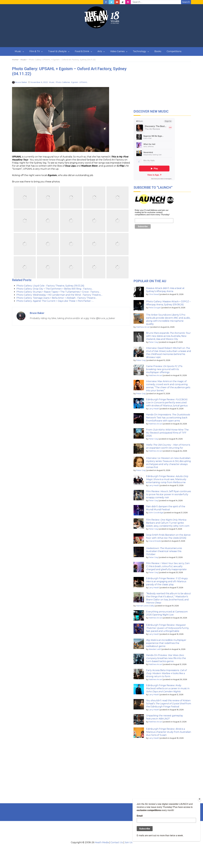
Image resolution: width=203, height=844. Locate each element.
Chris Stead (154, 294)
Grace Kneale (155, 541)
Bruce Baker (21, 82)
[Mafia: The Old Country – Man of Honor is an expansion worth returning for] (139, 448)
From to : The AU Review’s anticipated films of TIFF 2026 (167, 432)
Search (186, 2)
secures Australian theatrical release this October (164, 551)
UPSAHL (83, 82)
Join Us (128, 842)
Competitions (174, 51)
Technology (139, 51)
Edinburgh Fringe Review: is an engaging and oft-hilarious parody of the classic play (167, 581)
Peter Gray (153, 342)
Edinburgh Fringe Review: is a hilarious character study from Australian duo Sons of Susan (168, 732)
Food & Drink (82, 51)
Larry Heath (154, 409)
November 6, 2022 (39, 82)
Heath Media (102, 842)
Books (157, 51)
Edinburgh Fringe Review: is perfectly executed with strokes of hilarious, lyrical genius (167, 402)
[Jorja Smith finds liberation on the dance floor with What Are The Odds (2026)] (139, 538)
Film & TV (34, 51)
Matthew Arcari (143, 327)
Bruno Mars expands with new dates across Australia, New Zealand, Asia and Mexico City (168, 336)
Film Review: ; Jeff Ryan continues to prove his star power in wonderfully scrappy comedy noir (168, 494)
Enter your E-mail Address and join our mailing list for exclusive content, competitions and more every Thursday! (152, 212)
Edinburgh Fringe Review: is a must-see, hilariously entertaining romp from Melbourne (167, 479)
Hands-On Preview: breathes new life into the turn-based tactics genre (166, 658)
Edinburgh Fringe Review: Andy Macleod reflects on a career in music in (167, 688)
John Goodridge (156, 513)
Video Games (117, 51)
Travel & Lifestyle (57, 51)
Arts (99, 51)
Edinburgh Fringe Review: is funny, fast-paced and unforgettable (167, 628)
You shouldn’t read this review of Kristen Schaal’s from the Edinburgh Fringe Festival (168, 703)
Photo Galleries (63, 82)
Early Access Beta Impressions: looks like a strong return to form (166, 673)
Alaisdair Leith (155, 649)
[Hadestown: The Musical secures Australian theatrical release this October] (139, 552)
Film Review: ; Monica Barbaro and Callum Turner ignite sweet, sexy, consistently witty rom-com (167, 522)
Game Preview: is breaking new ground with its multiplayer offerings (164, 369)
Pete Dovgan (155, 308)
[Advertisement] (101, 38)
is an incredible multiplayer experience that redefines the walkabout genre (166, 643)
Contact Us (117, 842)
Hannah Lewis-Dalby (145, 606)
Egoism (74, 82)
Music (18, 51)
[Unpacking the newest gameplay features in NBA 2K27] (139, 719)
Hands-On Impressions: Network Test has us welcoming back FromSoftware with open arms (168, 417)
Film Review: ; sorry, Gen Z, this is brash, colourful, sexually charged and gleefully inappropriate (168, 566)
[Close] (199, 799)
